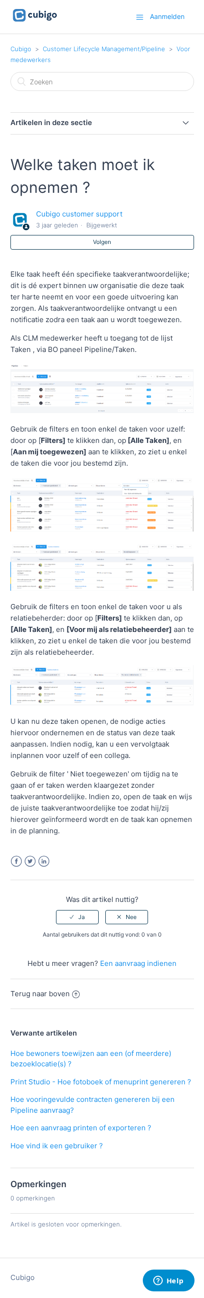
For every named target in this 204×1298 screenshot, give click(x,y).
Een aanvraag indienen (138, 963)
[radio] (77, 917)
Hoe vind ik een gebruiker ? (56, 1145)
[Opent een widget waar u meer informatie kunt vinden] (168, 1281)
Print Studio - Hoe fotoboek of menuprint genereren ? (100, 1081)
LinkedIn (44, 861)
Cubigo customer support (79, 213)
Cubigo (20, 49)
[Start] (34, 21)
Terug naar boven (40, 993)
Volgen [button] (102, 241)
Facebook (16, 861)
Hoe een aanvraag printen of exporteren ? (80, 1127)
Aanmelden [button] (167, 16)
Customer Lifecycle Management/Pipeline (104, 49)
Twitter (30, 861)
